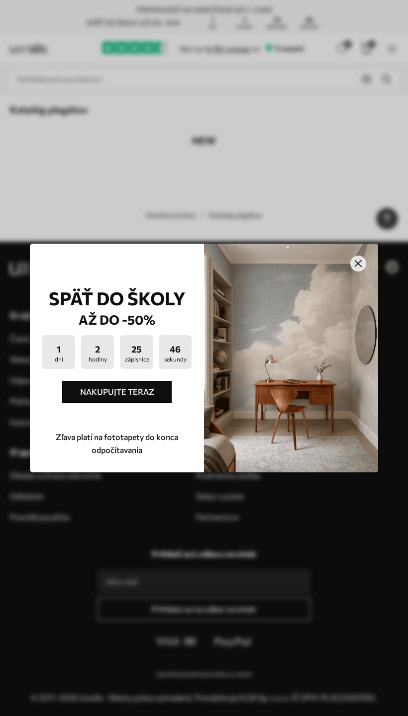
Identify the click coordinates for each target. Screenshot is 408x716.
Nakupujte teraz (117, 391)
